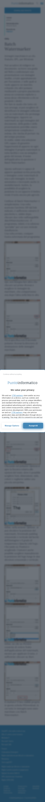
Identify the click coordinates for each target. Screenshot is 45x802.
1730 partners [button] (17, 395)
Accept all (33, 426)
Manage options (12, 426)
